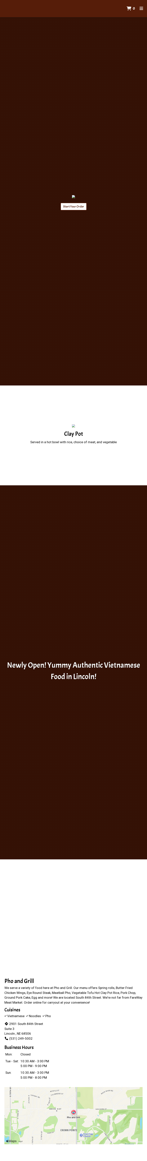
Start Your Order (73, 206)
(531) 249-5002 (21, 1038)
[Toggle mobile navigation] (141, 8)
